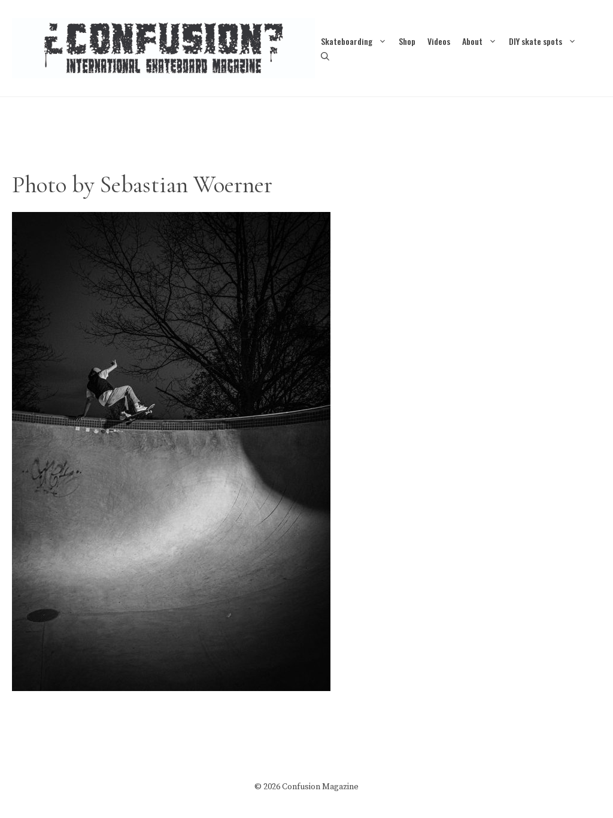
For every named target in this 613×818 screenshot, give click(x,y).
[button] (325, 56)
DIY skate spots (535, 41)
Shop (407, 41)
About (472, 41)
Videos (438, 41)
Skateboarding (346, 41)
